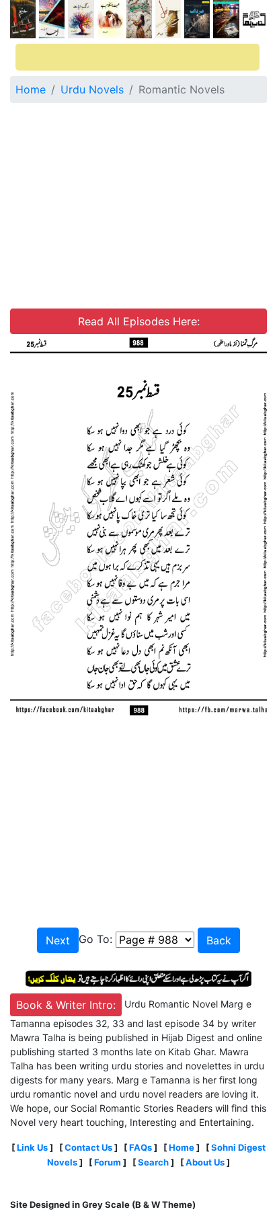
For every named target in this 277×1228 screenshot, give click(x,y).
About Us (205, 1162)
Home (30, 89)
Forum (107, 1162)
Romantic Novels (181, 89)
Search (153, 1162)
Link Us (32, 1147)
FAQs (140, 1147)
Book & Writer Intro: (66, 1005)
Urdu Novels (92, 89)
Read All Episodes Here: (139, 321)
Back (218, 940)
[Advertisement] (138, 208)
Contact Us (88, 1147)
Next (58, 940)
